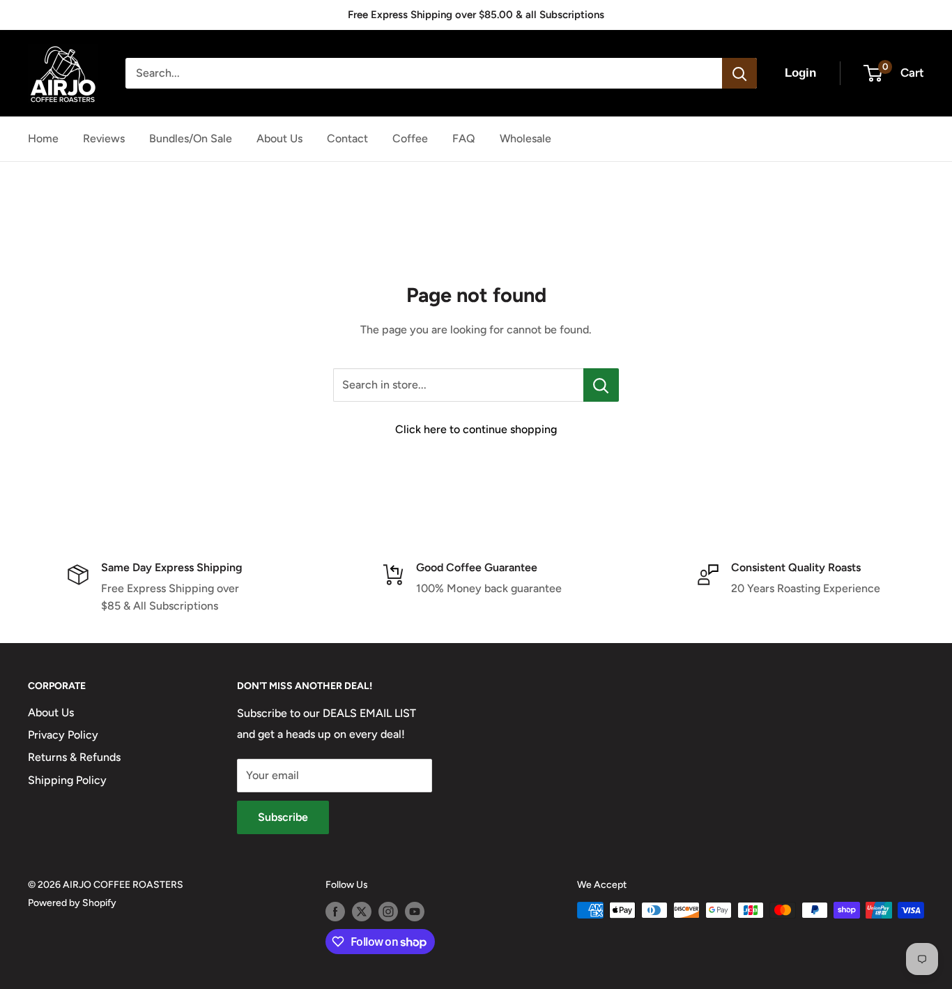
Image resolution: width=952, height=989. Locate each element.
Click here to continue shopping (476, 429)
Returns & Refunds (74, 757)
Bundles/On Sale (190, 138)
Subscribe (283, 817)
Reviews (104, 138)
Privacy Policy (63, 734)
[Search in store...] (601, 385)
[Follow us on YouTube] (414, 911)
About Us (279, 138)
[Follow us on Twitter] (361, 911)
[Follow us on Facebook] (335, 911)
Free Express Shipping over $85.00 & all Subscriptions (476, 14)
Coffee (410, 138)
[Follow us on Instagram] (388, 911)
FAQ (463, 138)
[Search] (739, 73)
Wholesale (525, 138)
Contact (347, 138)
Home (43, 138)
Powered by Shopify (72, 903)
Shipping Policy (67, 780)
